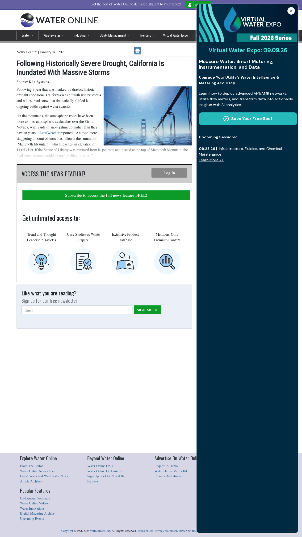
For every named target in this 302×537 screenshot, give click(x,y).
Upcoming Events (32, 518)
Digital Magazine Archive (37, 513)
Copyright (67, 531)
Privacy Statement (166, 531)
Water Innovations (32, 508)
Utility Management (113, 35)
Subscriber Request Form (194, 531)
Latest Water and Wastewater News (44, 476)
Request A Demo (166, 466)
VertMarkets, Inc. (100, 531)
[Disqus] (104, 390)
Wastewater (52, 35)
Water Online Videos (34, 503)
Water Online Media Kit (171, 471)
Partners (92, 481)
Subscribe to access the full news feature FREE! (106, 195)
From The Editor (31, 466)
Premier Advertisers (168, 476)
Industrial (80, 35)
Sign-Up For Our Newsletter (106, 476)
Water (26, 35)
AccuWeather (49, 132)
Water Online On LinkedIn (105, 471)
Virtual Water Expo (175, 35)
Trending (146, 35)
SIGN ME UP (147, 309)
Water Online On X (100, 466)
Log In (169, 172)
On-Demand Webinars (35, 498)
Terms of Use (145, 531)
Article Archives (31, 481)
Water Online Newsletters (37, 471)
